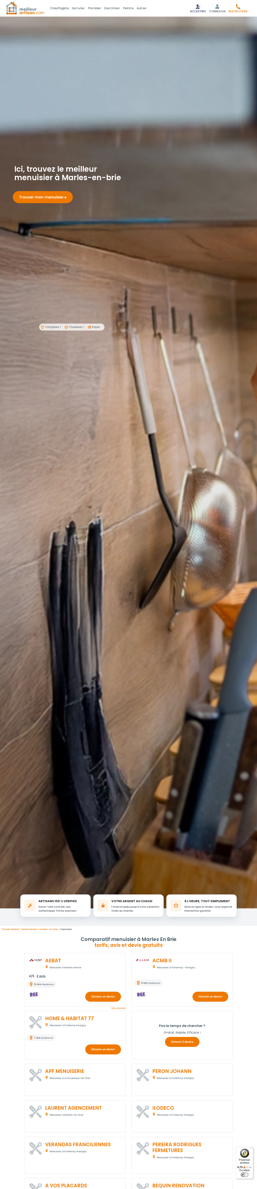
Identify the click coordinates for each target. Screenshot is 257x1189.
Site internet (118, 1008)
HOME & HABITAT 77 (69, 1018)
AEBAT (53, 960)
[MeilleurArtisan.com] (25, 8)
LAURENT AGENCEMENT (73, 1108)
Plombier (94, 8)
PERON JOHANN (172, 1071)
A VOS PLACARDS (66, 1185)
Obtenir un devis (102, 996)
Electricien (112, 8)
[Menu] (251, 1149)
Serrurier (78, 8)
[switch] (244, 1174)
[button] (238, 8)
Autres (141, 8)
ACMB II (162, 960)
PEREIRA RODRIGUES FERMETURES (176, 1147)
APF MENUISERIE (64, 1071)
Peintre (128, 8)
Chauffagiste (59, 8)
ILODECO (163, 1108)
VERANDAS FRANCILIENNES (78, 1144)
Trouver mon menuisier (42, 197)
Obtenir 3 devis (181, 1042)
